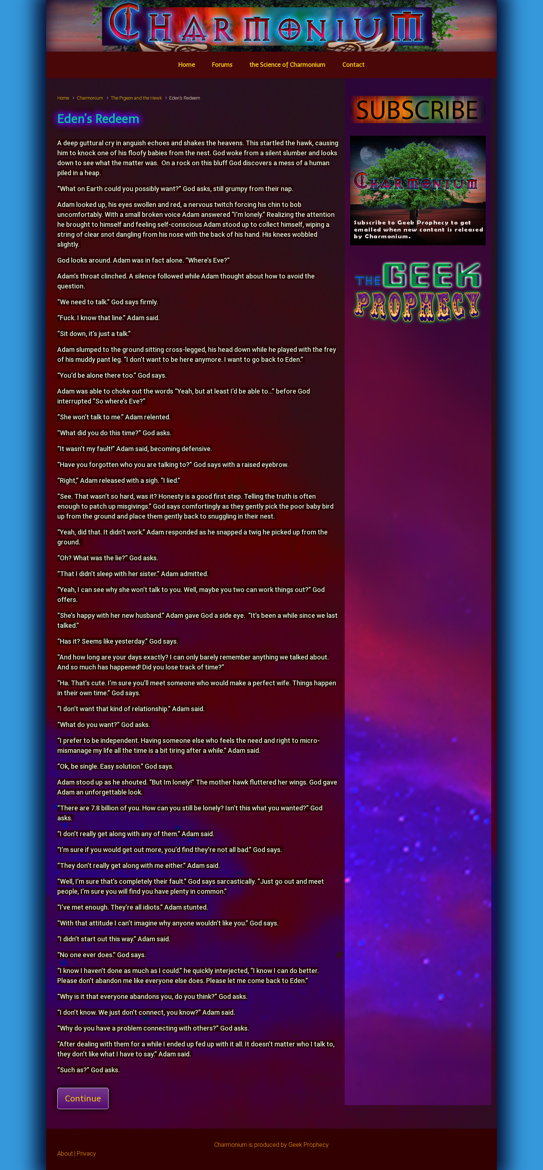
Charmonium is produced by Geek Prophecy (271, 1144)
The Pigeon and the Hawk (136, 98)
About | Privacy (76, 1153)
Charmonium (90, 98)
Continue (83, 1098)
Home (63, 98)
